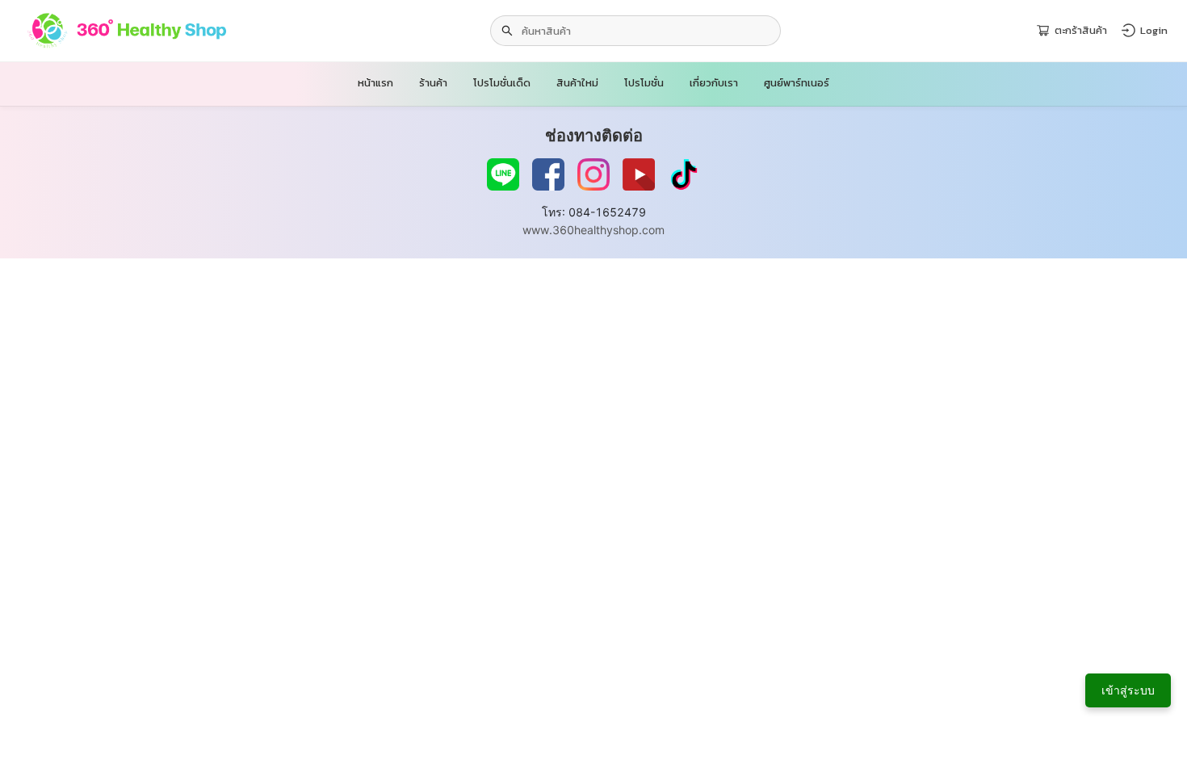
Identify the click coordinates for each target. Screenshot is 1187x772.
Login (1154, 30)
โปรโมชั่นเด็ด (502, 82)
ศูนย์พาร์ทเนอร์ (796, 82)
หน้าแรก (375, 82)
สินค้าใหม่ (577, 82)
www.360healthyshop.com (593, 230)
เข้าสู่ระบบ (1128, 690)
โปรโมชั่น (644, 82)
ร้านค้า (433, 82)
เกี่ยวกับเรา (714, 82)
